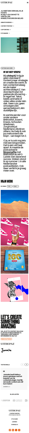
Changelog (14, 424)
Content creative (14, 413)
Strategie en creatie (14, 415)
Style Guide (14, 419)
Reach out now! (6, 339)
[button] (27, 2)
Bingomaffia (9, 152)
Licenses (14, 422)
